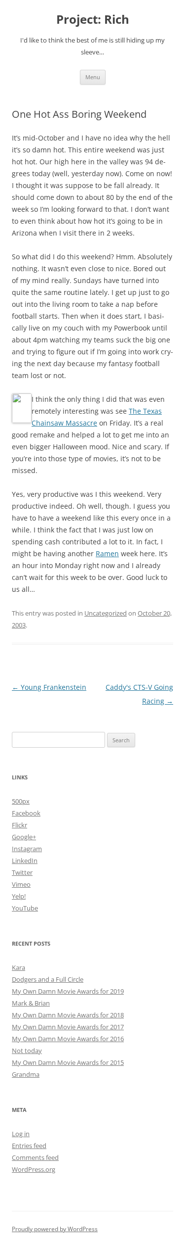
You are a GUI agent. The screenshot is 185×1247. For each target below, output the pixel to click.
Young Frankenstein (49, 687)
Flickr (19, 824)
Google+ (24, 836)
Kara (18, 967)
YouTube (25, 908)
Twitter (22, 872)
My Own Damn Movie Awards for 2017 (68, 1026)
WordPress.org (33, 1169)
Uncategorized (105, 613)
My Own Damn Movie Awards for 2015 (68, 1062)
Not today (27, 1050)
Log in (21, 1133)
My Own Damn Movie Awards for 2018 (68, 1014)
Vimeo (21, 884)
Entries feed (29, 1145)
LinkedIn (24, 860)
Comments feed (35, 1157)
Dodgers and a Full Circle (47, 979)
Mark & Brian (31, 1003)
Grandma (25, 1074)
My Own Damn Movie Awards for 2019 (68, 991)
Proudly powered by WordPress (55, 1229)
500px (21, 801)
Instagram (27, 848)
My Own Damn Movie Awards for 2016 (68, 1038)
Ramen (107, 553)
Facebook (26, 813)
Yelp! (19, 896)
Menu (92, 77)
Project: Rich (92, 19)
